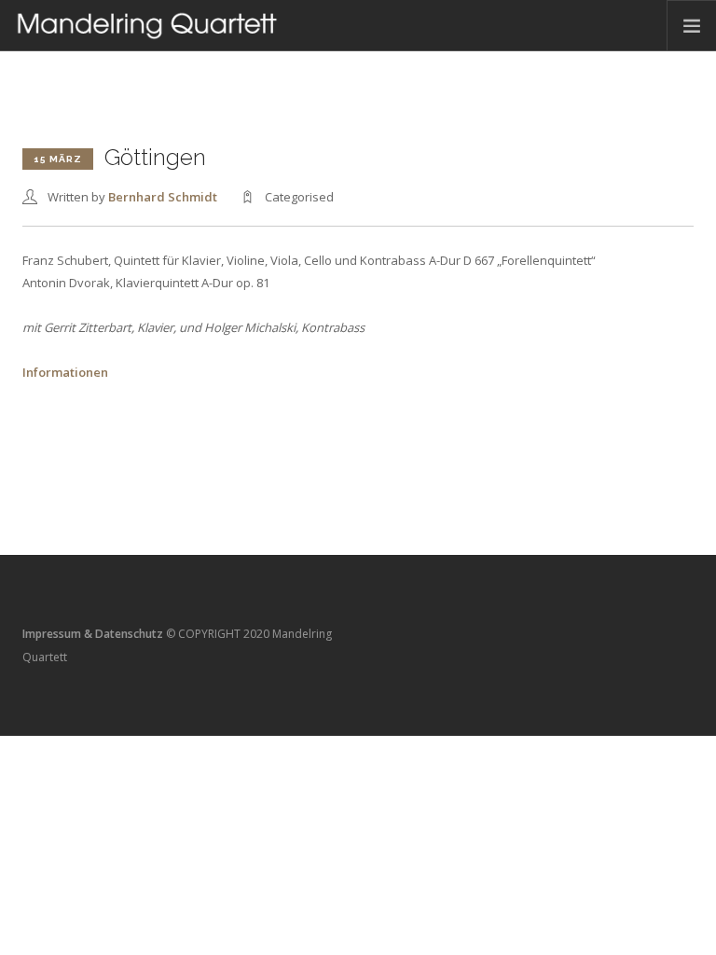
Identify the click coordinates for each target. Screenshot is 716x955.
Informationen (65, 372)
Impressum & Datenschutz (92, 634)
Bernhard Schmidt (162, 196)
